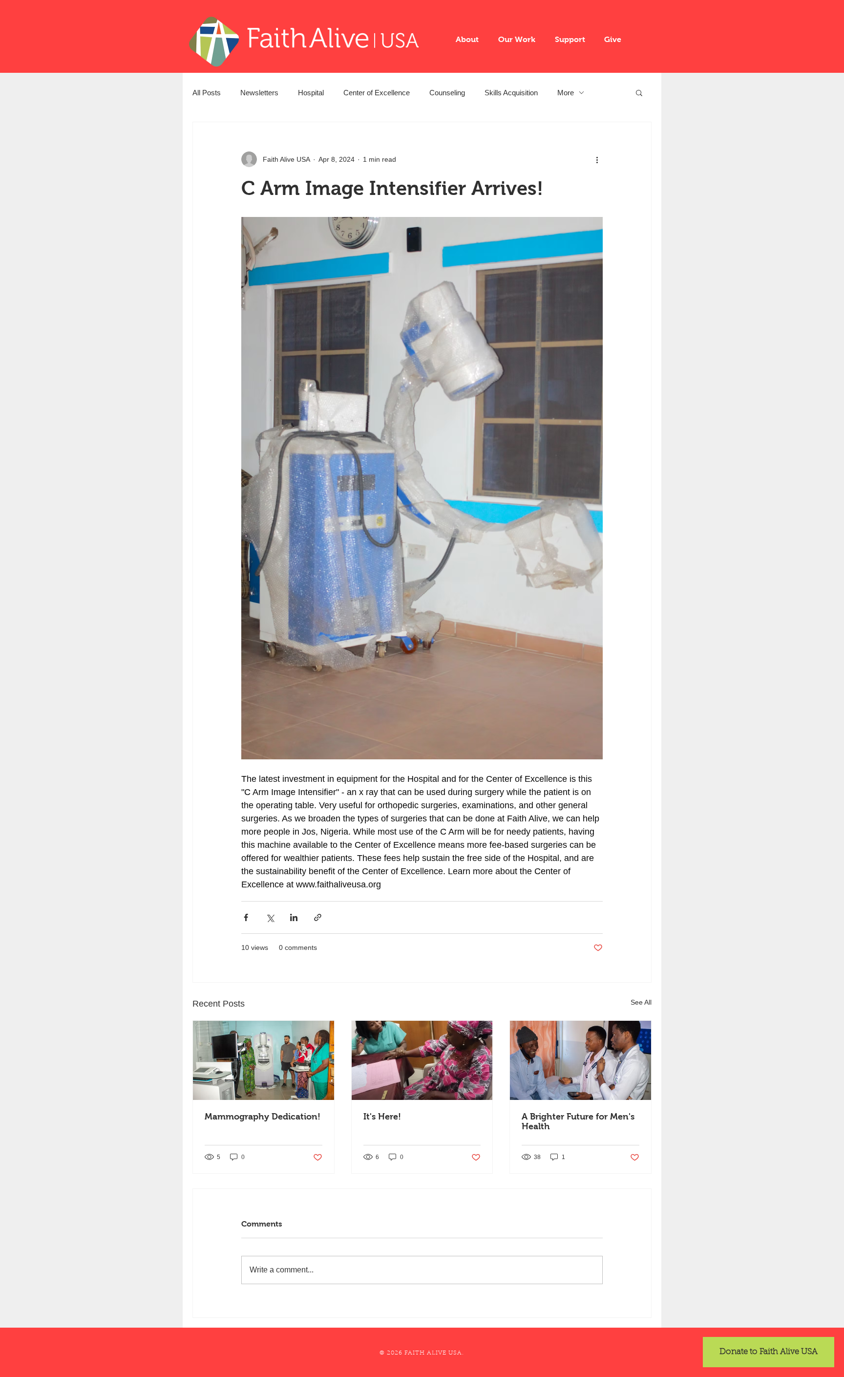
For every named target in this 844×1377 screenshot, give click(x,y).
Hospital (311, 92)
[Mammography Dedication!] (263, 1060)
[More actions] (597, 159)
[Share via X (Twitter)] (269, 917)
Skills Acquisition (511, 92)
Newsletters (259, 92)
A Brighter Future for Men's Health (578, 1121)
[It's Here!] (422, 1060)
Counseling (447, 92)
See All (641, 1002)
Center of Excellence (376, 92)
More (565, 92)
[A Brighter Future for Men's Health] (580, 1060)
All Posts (206, 92)
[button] (467, 39)
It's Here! (382, 1116)
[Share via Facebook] (246, 917)
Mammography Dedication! (262, 1116)
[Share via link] (317, 917)
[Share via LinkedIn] (293, 917)
